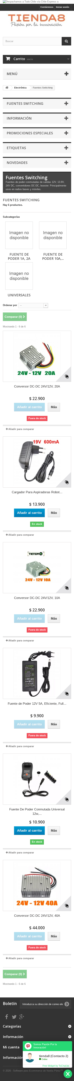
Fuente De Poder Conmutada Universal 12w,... (37, 812)
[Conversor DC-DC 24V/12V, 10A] (37, 567)
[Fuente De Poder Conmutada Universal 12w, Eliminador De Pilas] (37, 779)
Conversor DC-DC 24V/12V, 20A (37, 386)
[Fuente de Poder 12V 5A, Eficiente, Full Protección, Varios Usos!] (37, 673)
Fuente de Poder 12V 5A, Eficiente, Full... (37, 703)
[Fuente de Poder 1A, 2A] (19, 235)
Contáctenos (46, 7)
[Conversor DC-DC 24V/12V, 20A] (37, 356)
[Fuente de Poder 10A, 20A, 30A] (53, 235)
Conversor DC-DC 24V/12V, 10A (37, 598)
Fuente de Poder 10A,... (53, 256)
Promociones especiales (30, 133)
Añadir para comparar (21, 429)
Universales (19, 295)
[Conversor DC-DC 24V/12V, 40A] (37, 885)
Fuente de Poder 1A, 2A (19, 256)
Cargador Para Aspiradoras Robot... (37, 492)
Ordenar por (10, 305)
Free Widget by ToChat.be (56, 1066)
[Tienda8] (37, 20)
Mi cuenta (11, 1047)
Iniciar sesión (62, 7)
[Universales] (19, 276)
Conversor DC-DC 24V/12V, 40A (37, 915)
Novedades (17, 162)
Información (19, 118)
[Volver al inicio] (6, 87)
